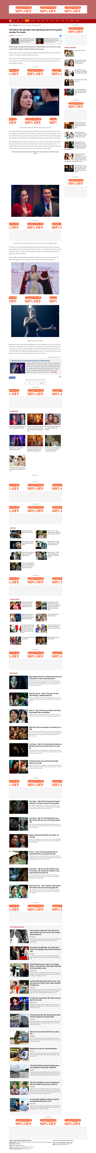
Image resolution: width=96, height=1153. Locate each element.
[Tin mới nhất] (14, 20)
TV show (33, 20)
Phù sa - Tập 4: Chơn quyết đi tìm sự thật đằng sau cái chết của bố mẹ (54, 532)
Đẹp (43, 20)
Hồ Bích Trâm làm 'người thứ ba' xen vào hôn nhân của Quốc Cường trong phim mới (53, 449)
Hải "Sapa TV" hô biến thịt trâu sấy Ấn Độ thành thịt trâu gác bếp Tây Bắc (81, 71)
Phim (27, 20)
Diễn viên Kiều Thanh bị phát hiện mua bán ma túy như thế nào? (80, 62)
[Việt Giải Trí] (10, 20)
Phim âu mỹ (28, 25)
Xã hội (77, 20)
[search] (81, 20)
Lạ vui (51, 20)
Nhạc (38, 20)
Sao (23, 20)
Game (57, 20)
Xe (66, 20)
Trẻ (47, 20)
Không (41, 383)
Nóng (18, 20)
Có (29, 383)
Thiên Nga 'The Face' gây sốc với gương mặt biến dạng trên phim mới (18, 469)
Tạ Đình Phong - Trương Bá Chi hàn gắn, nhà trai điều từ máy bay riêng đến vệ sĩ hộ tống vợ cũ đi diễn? (80, 168)
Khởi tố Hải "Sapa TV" (80, 50)
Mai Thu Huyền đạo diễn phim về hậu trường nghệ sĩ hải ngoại (18, 427)
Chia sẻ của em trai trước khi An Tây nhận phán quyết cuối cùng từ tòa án (54, 626)
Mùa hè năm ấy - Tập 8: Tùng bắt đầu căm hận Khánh (28, 543)
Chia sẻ (13, 377)
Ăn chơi (71, 20)
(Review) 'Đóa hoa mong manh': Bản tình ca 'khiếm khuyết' (31, 361)
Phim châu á (22, 25)
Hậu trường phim (36, 25)
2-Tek (62, 20)
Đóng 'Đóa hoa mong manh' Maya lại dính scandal (16, 448)
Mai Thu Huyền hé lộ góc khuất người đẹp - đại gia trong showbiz (52, 428)
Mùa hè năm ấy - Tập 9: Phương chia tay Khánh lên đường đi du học (53, 543)
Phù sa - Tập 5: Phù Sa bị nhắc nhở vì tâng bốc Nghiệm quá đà (28, 554)
